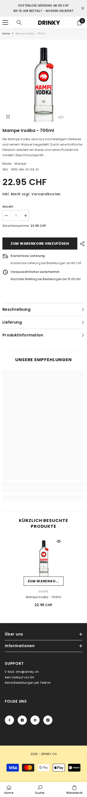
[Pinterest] (35, 720)
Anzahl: (8, 206)
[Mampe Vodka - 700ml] (44, 557)
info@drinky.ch (27, 672)
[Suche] (19, 22)
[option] (43, 81)
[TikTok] (47, 720)
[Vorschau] (58, 541)
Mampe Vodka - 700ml (43, 597)
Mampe (20, 164)
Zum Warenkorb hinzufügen (40, 243)
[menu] (5, 22)
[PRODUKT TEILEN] (81, 244)
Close (83, 8)
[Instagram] (22, 720)
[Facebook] (9, 720)
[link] (43, 489)
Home (6, 33)
